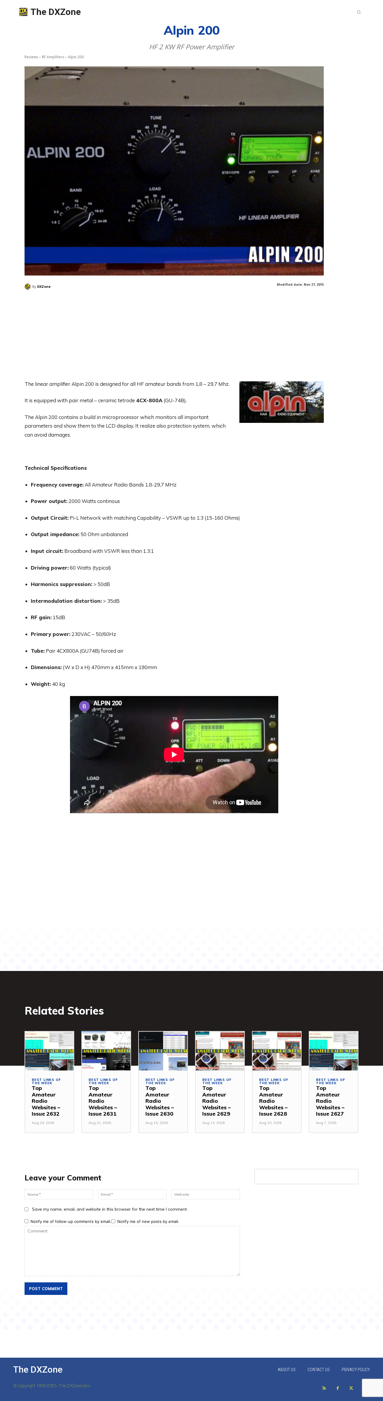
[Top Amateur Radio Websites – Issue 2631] (106, 1051)
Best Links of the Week (46, 1081)
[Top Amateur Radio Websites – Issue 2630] (163, 1051)
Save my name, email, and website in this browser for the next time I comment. (110, 1209)
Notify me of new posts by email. (148, 1221)
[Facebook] (337, 1388)
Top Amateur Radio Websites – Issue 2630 (159, 1101)
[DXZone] (28, 287)
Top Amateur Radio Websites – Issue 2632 (46, 1101)
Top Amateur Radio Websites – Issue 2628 (273, 1101)
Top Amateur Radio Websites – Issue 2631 (103, 1101)
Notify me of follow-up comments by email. (71, 1221)
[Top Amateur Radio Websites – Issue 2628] (277, 1051)
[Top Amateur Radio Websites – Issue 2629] (220, 1051)
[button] (359, 12)
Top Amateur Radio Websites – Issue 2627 (330, 1101)
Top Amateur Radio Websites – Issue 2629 (216, 1101)
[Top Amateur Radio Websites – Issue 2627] (333, 1051)
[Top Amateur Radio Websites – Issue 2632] (49, 1051)
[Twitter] (351, 1388)
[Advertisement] (174, 338)
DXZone (44, 286)
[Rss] (324, 1388)
